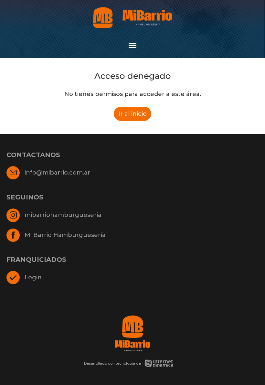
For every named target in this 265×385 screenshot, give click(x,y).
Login (33, 277)
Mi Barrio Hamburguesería (65, 235)
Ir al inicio (132, 113)
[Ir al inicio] (132, 17)
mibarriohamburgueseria (63, 215)
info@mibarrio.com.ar (57, 172)
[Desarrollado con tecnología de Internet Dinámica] (132, 363)
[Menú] (132, 45)
